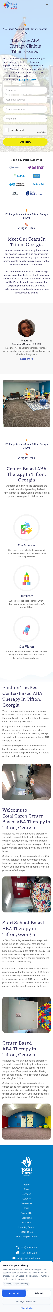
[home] (10, 5)
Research (26, 1222)
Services (26, 1194)
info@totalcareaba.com (28, 1258)
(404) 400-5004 (29, 1247)
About (27, 1189)
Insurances (26, 1203)
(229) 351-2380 (27, 79)
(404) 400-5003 (29, 1253)
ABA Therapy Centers (27, 1236)
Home (26, 1184)
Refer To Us (26, 1232)
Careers (27, 1198)
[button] (47, 5)
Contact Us (26, 1213)
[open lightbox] (26, 403)
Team (26, 1208)
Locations (26, 1217)
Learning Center (26, 1227)
